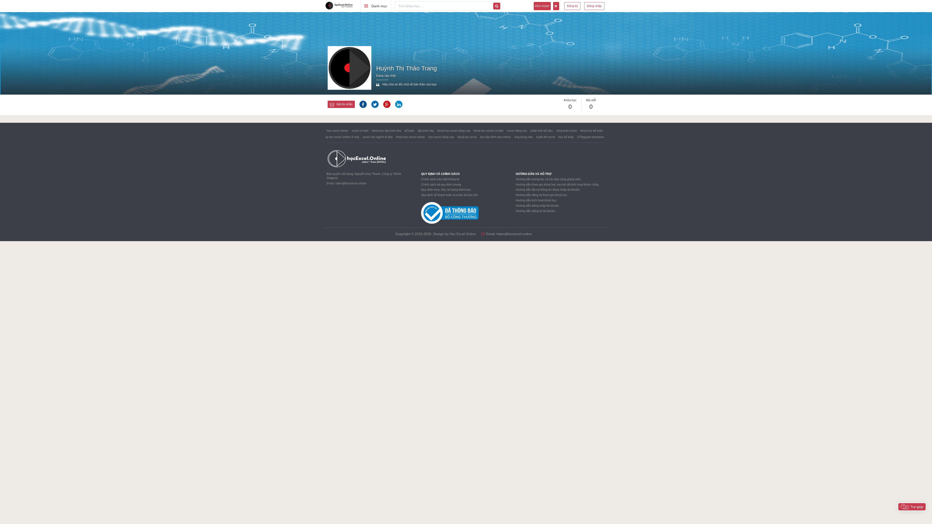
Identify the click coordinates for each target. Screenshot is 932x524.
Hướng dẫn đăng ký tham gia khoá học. (542, 195)
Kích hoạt (542, 6)
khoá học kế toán (591, 130)
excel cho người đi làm (378, 137)
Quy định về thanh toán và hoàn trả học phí (449, 195)
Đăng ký (572, 6)
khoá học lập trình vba (386, 130)
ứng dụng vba (523, 137)
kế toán (409, 130)
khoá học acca (467, 137)
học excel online (337, 130)
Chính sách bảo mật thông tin (440, 179)
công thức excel (566, 130)
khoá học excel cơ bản (489, 130)
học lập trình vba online (495, 137)
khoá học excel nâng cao (453, 130)
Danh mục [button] (378, 6)
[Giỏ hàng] (556, 6)
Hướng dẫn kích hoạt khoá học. (536, 200)
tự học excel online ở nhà (342, 137)
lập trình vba (426, 130)
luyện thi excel (545, 137)
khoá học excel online (410, 137)
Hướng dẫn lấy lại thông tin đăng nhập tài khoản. (548, 189)
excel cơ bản (360, 130)
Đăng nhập (594, 6)
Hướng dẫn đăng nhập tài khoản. (538, 205)
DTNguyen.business (590, 137)
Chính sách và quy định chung (441, 184)
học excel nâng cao (441, 137)
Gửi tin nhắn (344, 104)
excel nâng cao (517, 130)
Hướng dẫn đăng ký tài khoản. (536, 211)
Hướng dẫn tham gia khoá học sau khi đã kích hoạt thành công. (557, 184)
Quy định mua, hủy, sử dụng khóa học (446, 189)
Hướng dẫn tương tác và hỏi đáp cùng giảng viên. (549, 179)
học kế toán (566, 137)
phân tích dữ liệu (542, 130)
